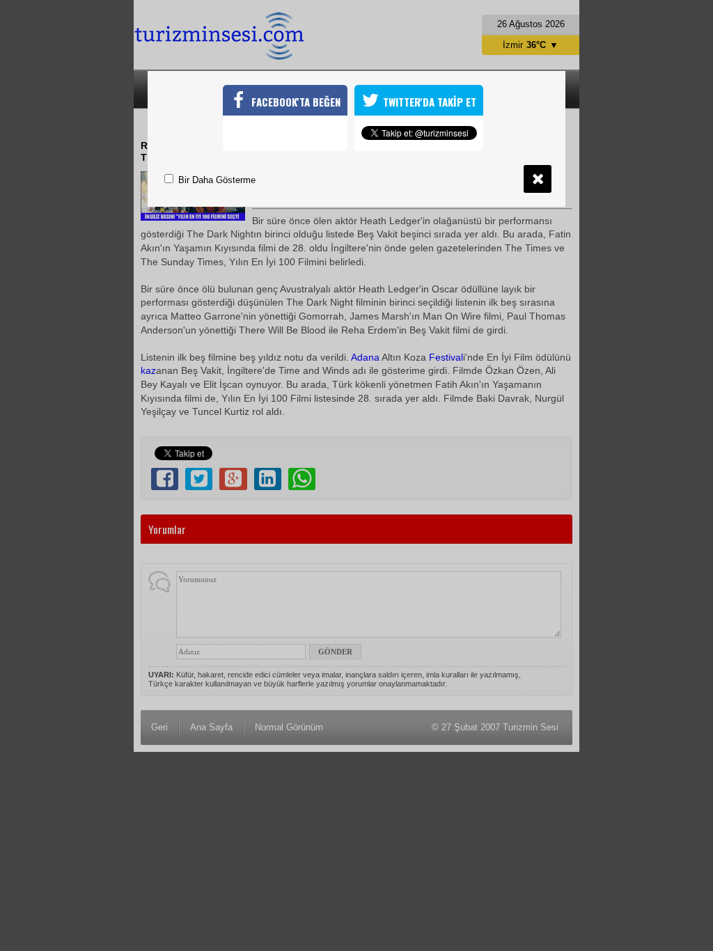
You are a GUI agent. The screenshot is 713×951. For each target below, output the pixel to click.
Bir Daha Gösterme (215, 180)
